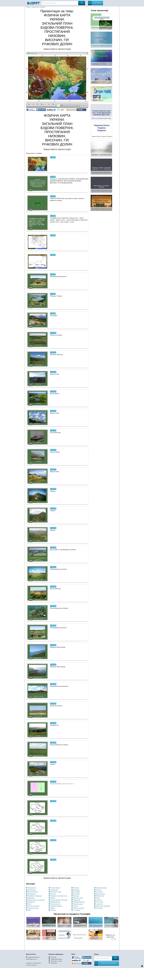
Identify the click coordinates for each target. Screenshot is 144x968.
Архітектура (31, 890)
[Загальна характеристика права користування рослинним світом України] (101, 21)
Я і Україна (76, 910)
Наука (98, 898)
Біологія (98, 890)
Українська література (103, 906)
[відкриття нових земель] (33, 934)
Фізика (53, 908)
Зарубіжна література (35, 896)
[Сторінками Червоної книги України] (101, 39)
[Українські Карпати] (37, 359)
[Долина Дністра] (37, 593)
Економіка (76, 894)
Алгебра (76, 888)
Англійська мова (101, 888)
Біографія (76, 890)
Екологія (53, 894)
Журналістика (100, 894)
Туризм (75, 906)
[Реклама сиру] (96, 934)
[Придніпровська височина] (37, 281)
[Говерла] (37, 495)
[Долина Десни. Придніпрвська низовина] (37, 554)
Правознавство (55, 902)
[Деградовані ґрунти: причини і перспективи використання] (49, 922)
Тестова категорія (33, 906)
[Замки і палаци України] (101, 76)
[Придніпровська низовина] (37, 573)
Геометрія (99, 892)
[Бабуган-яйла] (37, 476)
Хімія (29, 910)
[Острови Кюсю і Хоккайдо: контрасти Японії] (80, 922)
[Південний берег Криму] (37, 651)
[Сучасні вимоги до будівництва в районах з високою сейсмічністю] (111, 922)
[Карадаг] (37, 534)
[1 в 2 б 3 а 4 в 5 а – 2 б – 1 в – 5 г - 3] (37, 788)
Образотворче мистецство (36, 900)
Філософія (99, 908)
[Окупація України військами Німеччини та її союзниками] (101, 166)
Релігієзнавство (55, 904)
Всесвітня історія (56, 892)
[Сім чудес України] (101, 94)
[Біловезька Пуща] (64, 934)
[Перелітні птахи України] (101, 57)
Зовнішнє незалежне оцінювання (60, 896)
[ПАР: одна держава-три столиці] (96, 922)
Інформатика (32, 888)
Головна (28, 7)
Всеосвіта (54, 963)
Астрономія (54, 890)
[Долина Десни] (37, 398)
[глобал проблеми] (33, 922)
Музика (53, 898)
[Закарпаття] (37, 729)
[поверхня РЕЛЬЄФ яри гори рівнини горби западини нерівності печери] (37, 203)
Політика (99, 900)
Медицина (31, 898)
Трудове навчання (56, 906)
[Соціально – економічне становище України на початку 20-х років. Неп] (101, 148)
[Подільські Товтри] (37, 300)
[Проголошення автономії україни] (101, 184)
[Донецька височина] (37, 710)
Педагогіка (76, 900)
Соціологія (99, 904)
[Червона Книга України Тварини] (101, 130)
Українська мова (33, 908)
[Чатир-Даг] (37, 320)
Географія (76, 892)
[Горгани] (37, 768)
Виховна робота (33, 892)
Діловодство (32, 894)
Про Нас (53, 957)
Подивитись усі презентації (110, 936)
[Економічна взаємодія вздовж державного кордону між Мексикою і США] (64, 922)
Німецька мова (78, 898)
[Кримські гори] (37, 378)
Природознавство (79, 902)
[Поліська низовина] (37, 339)
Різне (29, 904)
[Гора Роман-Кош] (37, 437)
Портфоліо (31, 902)
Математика (100, 896)
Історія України (55, 888)
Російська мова (78, 904)
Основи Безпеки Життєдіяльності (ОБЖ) (60, 900)
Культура (76, 896)
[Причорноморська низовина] (37, 612)
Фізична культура (78, 908)
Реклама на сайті (56, 961)
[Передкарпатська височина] (37, 690)
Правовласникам (56, 959)
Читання (53, 910)
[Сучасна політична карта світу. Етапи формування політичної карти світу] (101, 112)
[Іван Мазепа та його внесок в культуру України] (101, 203)
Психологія (99, 902)
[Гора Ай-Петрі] (37, 456)
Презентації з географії (38, 7)
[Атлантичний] (80, 934)
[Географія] (49, 934)
